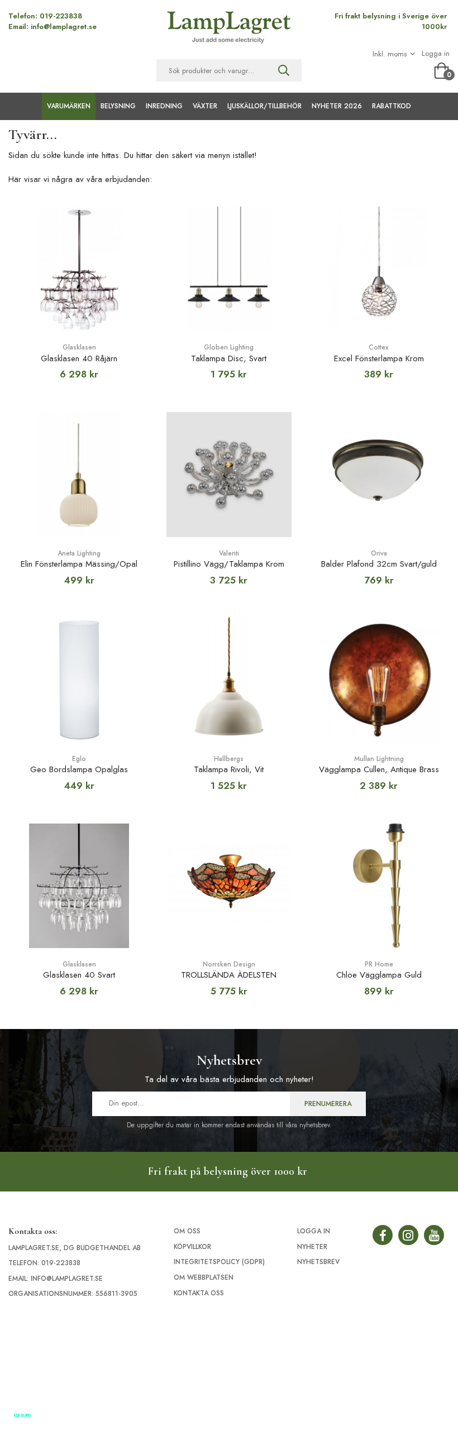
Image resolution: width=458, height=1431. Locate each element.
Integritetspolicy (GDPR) (219, 1262)
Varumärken (68, 106)
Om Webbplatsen (203, 1277)
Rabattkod (391, 106)
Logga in (436, 54)
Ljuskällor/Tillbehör (264, 106)
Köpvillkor (192, 1247)
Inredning (164, 106)
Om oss (187, 1231)
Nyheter (312, 1247)
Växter (205, 106)
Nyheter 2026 (337, 106)
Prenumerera (327, 1104)
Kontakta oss (199, 1293)
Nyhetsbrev (318, 1262)
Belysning (118, 106)
